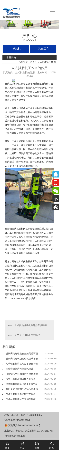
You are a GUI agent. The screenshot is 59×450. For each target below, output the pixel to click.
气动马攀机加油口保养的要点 (21, 378)
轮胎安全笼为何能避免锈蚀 (19, 368)
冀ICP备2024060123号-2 (17, 420)
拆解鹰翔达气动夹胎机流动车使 (22, 358)
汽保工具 (43, 48)
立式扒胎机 (10, 83)
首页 (32, 61)
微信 (37, 448)
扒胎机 (16, 48)
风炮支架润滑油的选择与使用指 (22, 389)
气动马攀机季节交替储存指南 (21, 399)
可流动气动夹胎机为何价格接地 (22, 373)
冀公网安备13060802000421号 (24, 425)
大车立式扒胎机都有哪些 (27, 335)
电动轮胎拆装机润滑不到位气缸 (22, 384)
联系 (51, 448)
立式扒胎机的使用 (46, 61)
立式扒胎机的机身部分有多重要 (31, 325)
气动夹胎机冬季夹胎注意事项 (21, 394)
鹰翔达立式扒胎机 (21, 261)
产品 (22, 448)
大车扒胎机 (40, 141)
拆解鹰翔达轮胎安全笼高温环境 (22, 353)
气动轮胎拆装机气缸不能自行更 (22, 363)
